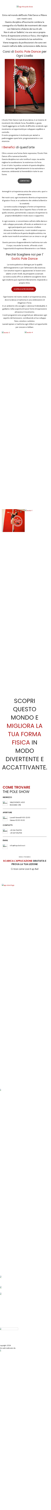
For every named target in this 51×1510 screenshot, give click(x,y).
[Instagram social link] (7, 1273)
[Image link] (24, 973)
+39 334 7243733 (10, 1281)
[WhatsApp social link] (13, 1273)
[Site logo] (25, 6)
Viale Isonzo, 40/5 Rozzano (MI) (15, 1298)
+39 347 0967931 (10, 1285)
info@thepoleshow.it (11, 1291)
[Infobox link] (25, 803)
